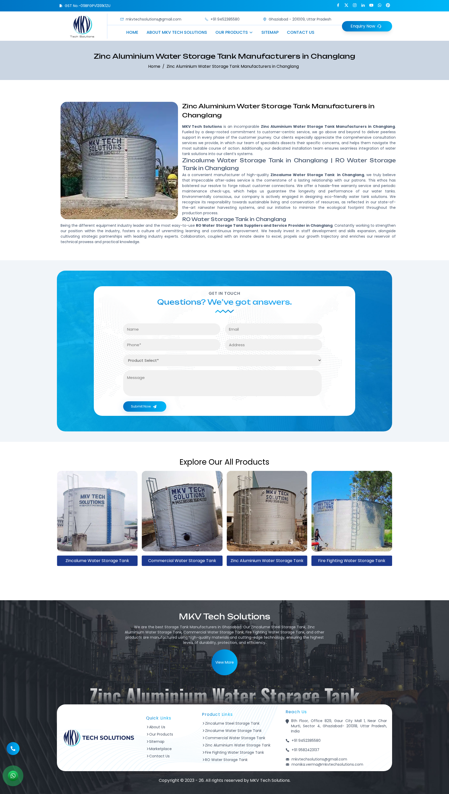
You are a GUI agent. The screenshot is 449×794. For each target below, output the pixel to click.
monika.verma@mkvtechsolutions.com (327, 764)
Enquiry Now (363, 26)
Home (132, 32)
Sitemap (270, 32)
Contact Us (300, 32)
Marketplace (160, 748)
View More (224, 662)
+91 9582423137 (305, 749)
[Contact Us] (12, 747)
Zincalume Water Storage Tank (233, 730)
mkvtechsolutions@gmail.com (153, 19)
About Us (157, 727)
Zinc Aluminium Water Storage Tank (182, 561)
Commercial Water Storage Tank (97, 561)
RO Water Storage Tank (351, 561)
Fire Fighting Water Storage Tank (267, 561)
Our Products (231, 32)
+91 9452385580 (225, 19)
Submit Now (141, 406)
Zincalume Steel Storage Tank (232, 723)
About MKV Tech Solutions (177, 32)
